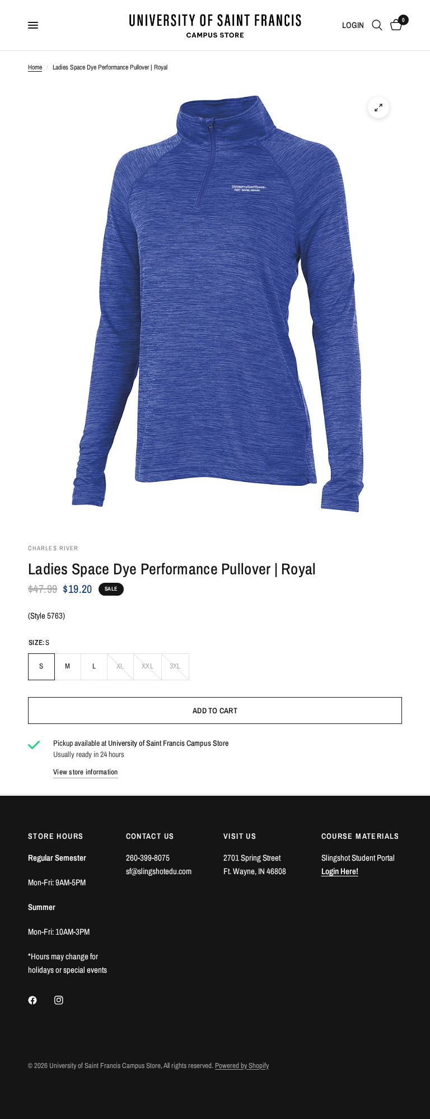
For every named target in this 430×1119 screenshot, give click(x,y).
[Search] (377, 25)
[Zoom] (378, 107)
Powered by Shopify (242, 1065)
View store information (85, 772)
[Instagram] (66, 1000)
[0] (394, 25)
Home (35, 67)
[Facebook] (40, 1000)
